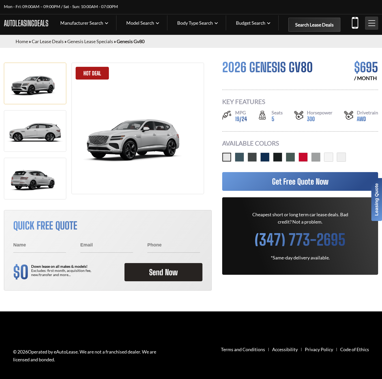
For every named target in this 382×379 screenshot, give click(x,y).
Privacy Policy (319, 349)
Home (22, 41)
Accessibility (285, 349)
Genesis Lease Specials (90, 41)
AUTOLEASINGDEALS (26, 23)
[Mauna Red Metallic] (303, 157)
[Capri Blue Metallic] (265, 157)
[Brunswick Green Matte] (290, 157)
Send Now (163, 272)
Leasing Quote (376, 199)
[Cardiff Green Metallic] (239, 157)
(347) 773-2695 (354, 22)
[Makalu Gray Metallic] (252, 157)
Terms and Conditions (243, 349)
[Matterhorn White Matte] (226, 157)
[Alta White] (341, 157)
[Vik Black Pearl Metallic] (277, 157)
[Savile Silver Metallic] (316, 157)
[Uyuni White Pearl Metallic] (328, 157)
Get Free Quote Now (300, 181)
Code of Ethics (354, 349)
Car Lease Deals (48, 41)
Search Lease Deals (314, 25)
